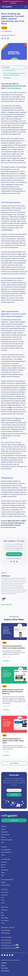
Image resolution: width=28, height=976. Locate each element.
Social (2, 842)
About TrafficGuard (5, 849)
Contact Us (14, 820)
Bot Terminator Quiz (6, 940)
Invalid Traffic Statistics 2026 (8, 945)
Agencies (3, 882)
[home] (8, 7)
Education (3, 864)
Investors (3, 965)
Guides (3, 915)
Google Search (4, 832)
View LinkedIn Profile (6, 604)
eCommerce (4, 862)
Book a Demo (4, 895)
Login (2, 897)
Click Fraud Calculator (6, 942)
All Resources (4, 910)
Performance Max (5, 834)
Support (3, 902)
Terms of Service (5, 970)
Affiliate (3, 837)
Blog (2, 912)
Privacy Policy (4, 968)
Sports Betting (4, 870)
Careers (3, 855)
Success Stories (5, 920)
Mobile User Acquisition (6, 839)
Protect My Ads (5, 892)
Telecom (3, 872)
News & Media (4, 918)
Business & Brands (5, 885)
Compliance (4, 962)
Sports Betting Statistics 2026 (8, 948)
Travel (2, 875)
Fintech (3, 867)
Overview (3, 829)
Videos (2, 923)
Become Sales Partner (6, 852)
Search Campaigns (5, 930)
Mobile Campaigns (5, 933)
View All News (14, 763)
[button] (25, 7)
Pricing (2, 900)
